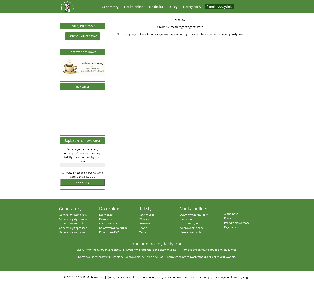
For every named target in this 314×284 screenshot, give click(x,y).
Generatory (110, 7)
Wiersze (144, 219)
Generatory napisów (72, 232)
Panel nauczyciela (220, 6)
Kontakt (229, 218)
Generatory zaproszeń (73, 228)
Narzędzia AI (192, 7)
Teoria (143, 228)
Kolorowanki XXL (109, 232)
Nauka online (134, 7)
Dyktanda (186, 219)
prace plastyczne (192, 257)
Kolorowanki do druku (113, 228)
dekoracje (148, 257)
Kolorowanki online (192, 228)
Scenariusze (147, 214)
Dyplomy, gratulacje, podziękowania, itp (151, 249)
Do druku (156, 7)
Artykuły (144, 223)
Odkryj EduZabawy (82, 36)
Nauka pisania (108, 223)
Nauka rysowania (190, 232)
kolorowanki (132, 257)
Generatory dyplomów (73, 219)
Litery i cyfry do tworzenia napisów (99, 249)
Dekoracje (105, 219)
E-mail (82, 161)
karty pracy (98, 257)
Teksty (173, 7)
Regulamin (231, 227)
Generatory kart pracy (73, 214)
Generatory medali (71, 223)
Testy (142, 232)
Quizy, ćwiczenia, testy (194, 214)
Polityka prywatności (237, 223)
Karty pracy (106, 214)
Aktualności (231, 214)
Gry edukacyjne (189, 223)
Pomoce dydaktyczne (195, 249)
